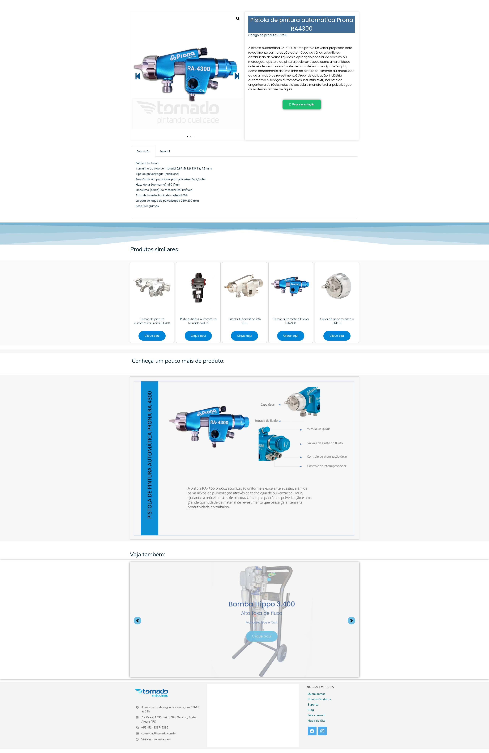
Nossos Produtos (319, 699)
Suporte (313, 705)
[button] (138, 76)
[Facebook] (312, 731)
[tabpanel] (244, 188)
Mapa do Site (316, 721)
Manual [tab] (165, 151)
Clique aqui (246, 635)
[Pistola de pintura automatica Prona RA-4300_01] (187, 76)
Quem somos (316, 694)
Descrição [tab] (143, 151)
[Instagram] (322, 731)
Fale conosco (316, 715)
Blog (311, 710)
